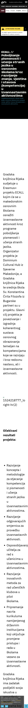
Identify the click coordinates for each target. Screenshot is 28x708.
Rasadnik (15, 6)
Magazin (8, 6)
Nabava (24, 10)
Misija (7, 10)
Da (2, 706)
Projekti (18, 10)
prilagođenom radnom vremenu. (11, 34)
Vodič (3, 6)
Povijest (13, 10)
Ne (6, 706)
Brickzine (22, 6)
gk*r (4, 2)
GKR (27, 6)
